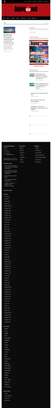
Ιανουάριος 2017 (8, 263)
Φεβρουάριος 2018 (8, 233)
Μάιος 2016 (7, 280)
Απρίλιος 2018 (7, 229)
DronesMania (22, 157)
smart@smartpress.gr (10, 154)
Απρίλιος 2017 (7, 256)
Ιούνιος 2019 (7, 196)
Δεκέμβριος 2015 (8, 291)
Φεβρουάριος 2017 (8, 261)
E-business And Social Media (40, 157)
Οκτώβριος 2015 (8, 296)
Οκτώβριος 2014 (8, 322)
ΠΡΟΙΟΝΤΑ (13, 18)
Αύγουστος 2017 (8, 247)
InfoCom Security (38, 152)
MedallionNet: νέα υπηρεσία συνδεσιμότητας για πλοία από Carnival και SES (9, 39)
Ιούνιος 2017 (7, 252)
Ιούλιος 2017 (7, 250)
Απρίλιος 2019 (7, 201)
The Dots (21, 159)
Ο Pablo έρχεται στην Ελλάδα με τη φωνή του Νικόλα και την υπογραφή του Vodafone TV (11, 167)
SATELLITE (6, 344)
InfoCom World (38, 159)
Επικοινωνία (46, 1)
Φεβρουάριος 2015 (8, 312)
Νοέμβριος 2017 (7, 240)
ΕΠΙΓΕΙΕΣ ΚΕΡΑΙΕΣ (8, 368)
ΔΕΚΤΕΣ (6, 356)
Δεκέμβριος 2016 (8, 266)
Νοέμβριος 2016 (7, 268)
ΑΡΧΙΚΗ (3, 18)
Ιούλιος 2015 (7, 301)
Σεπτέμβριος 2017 (8, 245)
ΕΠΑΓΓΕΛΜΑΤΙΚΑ (8, 365)
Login (25, 1)
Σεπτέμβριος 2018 (8, 217)
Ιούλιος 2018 (7, 222)
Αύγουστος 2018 (8, 219)
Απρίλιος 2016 (7, 282)
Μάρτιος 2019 (7, 203)
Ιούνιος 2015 (7, 303)
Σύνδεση (6, 393)
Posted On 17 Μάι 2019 (34, 96)
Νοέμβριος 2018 (7, 212)
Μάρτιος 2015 (7, 310)
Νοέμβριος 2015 (7, 294)
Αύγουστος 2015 (8, 298)
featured (6, 331)
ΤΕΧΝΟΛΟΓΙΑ (7, 384)
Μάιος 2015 (7, 305)
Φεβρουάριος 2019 (8, 205)
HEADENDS (6, 333)
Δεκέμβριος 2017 (8, 238)
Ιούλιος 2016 (7, 275)
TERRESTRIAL (7, 349)
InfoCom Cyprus (38, 162)
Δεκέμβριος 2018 (8, 210)
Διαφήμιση (40, 1)
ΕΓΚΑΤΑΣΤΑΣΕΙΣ (7, 358)
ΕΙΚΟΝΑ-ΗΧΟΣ (7, 363)
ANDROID (6, 328)
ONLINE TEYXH (34, 18)
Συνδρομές (34, 1)
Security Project (38, 150)
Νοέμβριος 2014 (7, 319)
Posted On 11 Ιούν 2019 (39, 80)
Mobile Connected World (39, 155)
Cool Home (22, 162)
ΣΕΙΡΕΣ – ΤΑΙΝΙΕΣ (8, 379)
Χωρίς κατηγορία (8, 386)
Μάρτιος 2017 (7, 259)
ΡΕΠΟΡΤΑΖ (6, 377)
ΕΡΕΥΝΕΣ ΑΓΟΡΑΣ (8, 370)
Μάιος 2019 (7, 198)
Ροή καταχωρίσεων (8, 395)
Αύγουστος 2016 (8, 273)
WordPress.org (7, 400)
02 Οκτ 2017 (9, 51)
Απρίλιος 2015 (7, 308)
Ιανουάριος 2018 (8, 236)
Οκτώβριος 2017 (8, 243)
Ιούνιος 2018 (7, 224)
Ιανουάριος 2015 (8, 315)
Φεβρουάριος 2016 (8, 287)
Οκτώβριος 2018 (8, 215)
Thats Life (21, 155)
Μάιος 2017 (7, 254)
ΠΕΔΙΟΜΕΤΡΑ (7, 372)
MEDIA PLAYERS (7, 338)
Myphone (21, 148)
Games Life (22, 152)
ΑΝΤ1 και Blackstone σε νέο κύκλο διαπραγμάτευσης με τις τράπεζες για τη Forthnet (11, 172)
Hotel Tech (37, 148)
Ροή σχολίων (7, 398)
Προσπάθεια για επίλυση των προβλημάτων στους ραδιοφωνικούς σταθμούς (39, 108)
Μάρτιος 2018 (7, 231)
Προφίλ (29, 1)
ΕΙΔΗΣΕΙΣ (8, 18)
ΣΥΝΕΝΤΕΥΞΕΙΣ (23, 18)
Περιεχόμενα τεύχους (39, 66)
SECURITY (6, 347)
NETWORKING (7, 340)
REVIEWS (17, 18)
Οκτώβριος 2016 (8, 270)
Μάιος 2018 (7, 226)
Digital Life (22, 150)
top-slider (6, 351)
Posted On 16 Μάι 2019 (34, 103)
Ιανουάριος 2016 (8, 289)
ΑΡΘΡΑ (28, 18)
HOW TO (6, 335)
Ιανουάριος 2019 (8, 208)
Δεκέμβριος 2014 (8, 317)
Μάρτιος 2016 (7, 284)
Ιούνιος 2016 (7, 277)
